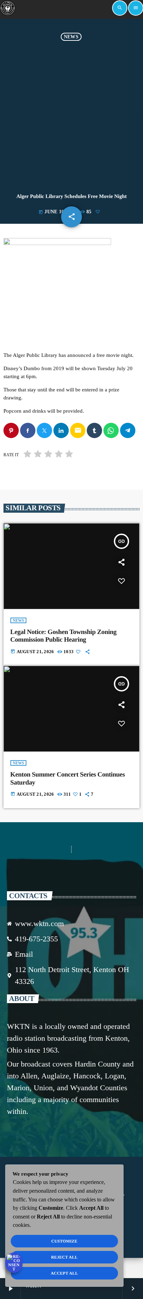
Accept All (64, 1273)
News (71, 36)
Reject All (64, 1257)
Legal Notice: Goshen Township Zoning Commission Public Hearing (63, 636)
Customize (64, 1241)
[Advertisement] (71, 116)
